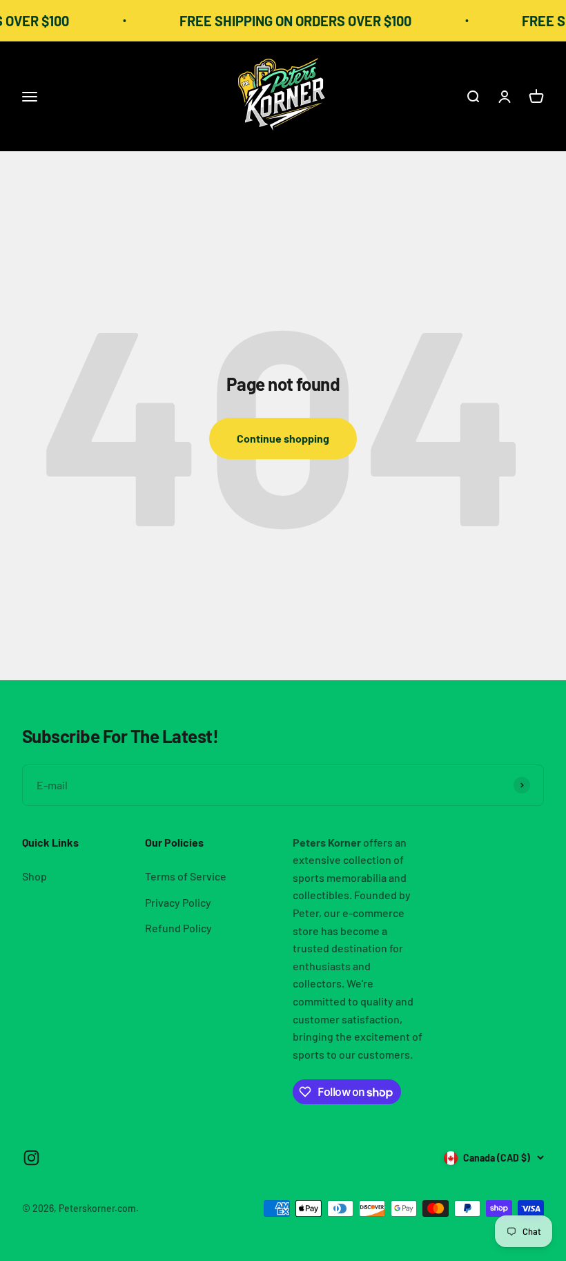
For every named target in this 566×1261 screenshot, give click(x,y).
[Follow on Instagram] (31, 1157)
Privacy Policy (178, 902)
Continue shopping (283, 438)
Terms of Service (185, 876)
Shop (34, 876)
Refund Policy (178, 927)
